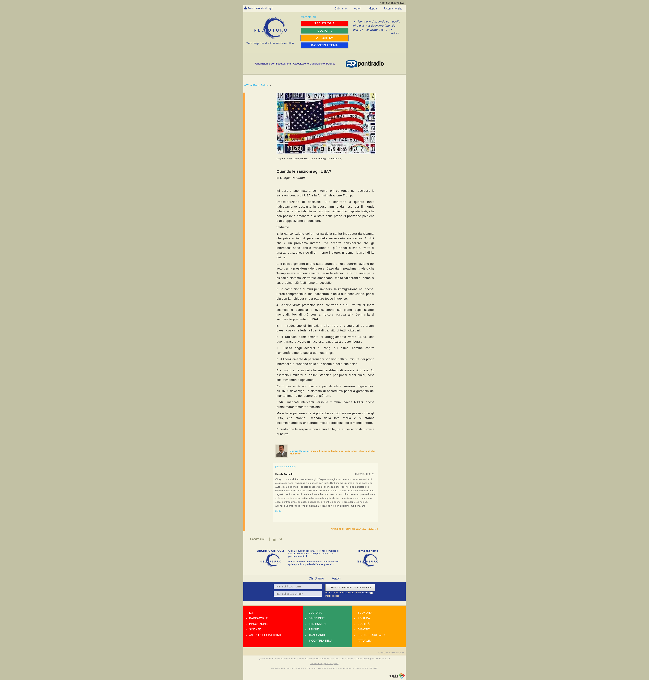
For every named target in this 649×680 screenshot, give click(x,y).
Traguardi (317, 635)
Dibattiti (364, 629)
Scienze (255, 629)
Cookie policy (316, 663)
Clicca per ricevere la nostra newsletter (350, 587)
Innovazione (258, 623)
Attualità (365, 640)
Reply (278, 511)
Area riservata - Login (260, 8)
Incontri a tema (320, 640)
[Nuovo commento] (285, 466)
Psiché (314, 629)
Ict (251, 612)
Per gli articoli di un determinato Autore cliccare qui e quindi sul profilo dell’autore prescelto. (313, 563)
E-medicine (317, 618)
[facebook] (269, 539)
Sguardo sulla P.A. (372, 635)
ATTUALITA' (250, 85)
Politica (265, 85)
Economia (365, 612)
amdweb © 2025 (396, 653)
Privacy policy (332, 663)
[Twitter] (281, 539)
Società (364, 623)
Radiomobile (258, 618)
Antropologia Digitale (266, 635)
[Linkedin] (274, 539)
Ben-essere (318, 623)
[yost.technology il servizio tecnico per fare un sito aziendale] (397, 677)
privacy (365, 592)
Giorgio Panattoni (300, 451)
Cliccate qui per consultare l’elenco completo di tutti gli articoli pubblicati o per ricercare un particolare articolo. (313, 553)
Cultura (315, 612)
